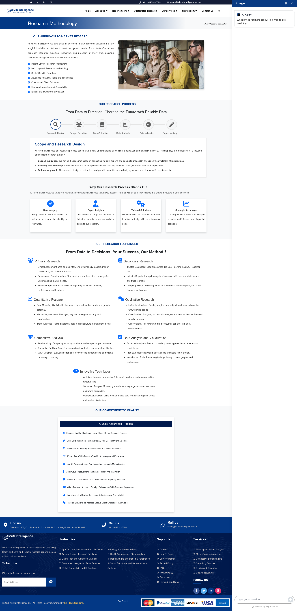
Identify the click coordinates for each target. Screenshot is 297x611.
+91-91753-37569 (151, 2)
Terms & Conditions (169, 581)
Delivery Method (167, 558)
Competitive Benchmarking (208, 558)
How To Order (166, 554)
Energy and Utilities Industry (124, 549)
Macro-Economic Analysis (208, 554)
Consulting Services (205, 563)
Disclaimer (164, 577)
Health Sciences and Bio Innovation (127, 554)
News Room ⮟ (189, 10)
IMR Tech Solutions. (74, 602)
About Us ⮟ (101, 10)
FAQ (161, 567)
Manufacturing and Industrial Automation (130, 558)
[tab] (55, 128)
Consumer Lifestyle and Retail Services (80, 563)
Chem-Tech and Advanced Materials (79, 558)
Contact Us (207, 10)
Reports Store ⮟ (120, 10)
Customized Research (145, 10)
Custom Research (204, 572)
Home (88, 10)
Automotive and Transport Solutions (79, 554)
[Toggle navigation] (225, 7)
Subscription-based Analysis (209, 549)
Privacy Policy (166, 572)
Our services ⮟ (169, 10)
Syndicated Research (206, 567)
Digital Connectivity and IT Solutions (79, 567)
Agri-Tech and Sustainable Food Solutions (82, 549)
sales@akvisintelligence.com (185, 2)
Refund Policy (166, 563)
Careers (163, 549)
